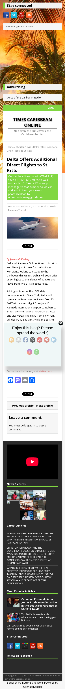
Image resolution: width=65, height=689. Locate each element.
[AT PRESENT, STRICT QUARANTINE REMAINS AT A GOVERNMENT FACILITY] (26, 497)
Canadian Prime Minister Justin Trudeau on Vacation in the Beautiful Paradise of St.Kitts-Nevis (39, 604)
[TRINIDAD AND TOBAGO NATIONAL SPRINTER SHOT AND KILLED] (13, 497)
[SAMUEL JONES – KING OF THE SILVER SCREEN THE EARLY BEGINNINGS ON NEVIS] (39, 508)
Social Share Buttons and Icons (25, 682)
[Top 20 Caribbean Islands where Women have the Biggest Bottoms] (13, 620)
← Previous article (21, 405)
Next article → (46, 405)
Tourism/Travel (17, 210)
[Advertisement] (32, 57)
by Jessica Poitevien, (18, 259)
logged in (29, 425)
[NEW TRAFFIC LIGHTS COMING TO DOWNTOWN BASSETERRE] (39, 497)
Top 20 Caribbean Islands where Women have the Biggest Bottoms (38, 617)
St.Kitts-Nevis (48, 206)
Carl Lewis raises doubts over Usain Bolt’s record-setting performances (29, 627)
